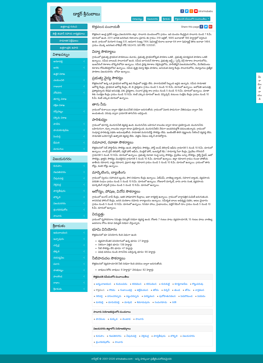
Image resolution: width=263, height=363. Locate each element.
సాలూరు (57, 215)
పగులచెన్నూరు (114, 296)
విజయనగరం (152, 19)
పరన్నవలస (149, 296)
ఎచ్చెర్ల (56, 245)
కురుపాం (57, 165)
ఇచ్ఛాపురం (58, 238)
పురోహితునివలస (167, 296)
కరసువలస (151, 283)
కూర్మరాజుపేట (181, 283)
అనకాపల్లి (58, 61)
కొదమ (112, 289)
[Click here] (201, 27)
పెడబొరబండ (187, 296)
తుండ (177, 289)
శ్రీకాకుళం (166, 19)
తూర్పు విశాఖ (60, 98)
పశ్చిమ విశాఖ (60, 117)
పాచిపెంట (100, 318)
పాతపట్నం (58, 270)
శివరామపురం (143, 302)
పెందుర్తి (56, 136)
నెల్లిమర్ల (57, 184)
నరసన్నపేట (58, 257)
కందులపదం (121, 283)
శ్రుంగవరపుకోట (60, 209)
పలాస (56, 263)
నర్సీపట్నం (58, 111)
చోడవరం (57, 92)
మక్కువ (113, 318)
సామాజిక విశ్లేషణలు (68, 40)
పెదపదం (201, 296)
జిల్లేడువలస (142, 289)
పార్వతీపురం (59, 190)
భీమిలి (56, 142)
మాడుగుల (58, 148)
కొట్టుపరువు (197, 283)
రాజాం (56, 282)
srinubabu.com (124, 358)
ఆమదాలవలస (60, 232)
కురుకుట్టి (165, 283)
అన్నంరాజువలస (103, 283)
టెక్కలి (56, 251)
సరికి (174, 302)
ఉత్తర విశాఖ (59, 73)
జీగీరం (156, 289)
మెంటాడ (126, 318)
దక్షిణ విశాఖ (59, 105)
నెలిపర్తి (99, 296)
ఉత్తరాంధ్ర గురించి (69, 26)
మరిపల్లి (99, 302)
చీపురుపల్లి (58, 178)
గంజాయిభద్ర (126, 289)
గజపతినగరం (59, 172)
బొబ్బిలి (57, 197)
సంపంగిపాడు (161, 302)
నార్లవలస (199, 289)
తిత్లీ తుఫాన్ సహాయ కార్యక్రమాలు (69, 33)
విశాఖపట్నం (137, 19)
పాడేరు (56, 123)
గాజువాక (57, 86)
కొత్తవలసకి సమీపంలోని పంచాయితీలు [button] (191, 19)
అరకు (56, 67)
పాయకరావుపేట (61, 130)
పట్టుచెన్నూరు (132, 296)
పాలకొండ (57, 276)
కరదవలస (136, 283)
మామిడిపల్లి (113, 302)
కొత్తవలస (100, 289)
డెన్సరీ (166, 289)
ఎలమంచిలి (58, 80)
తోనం (187, 289)
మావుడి (128, 302)
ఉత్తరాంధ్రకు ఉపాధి (69, 47)
